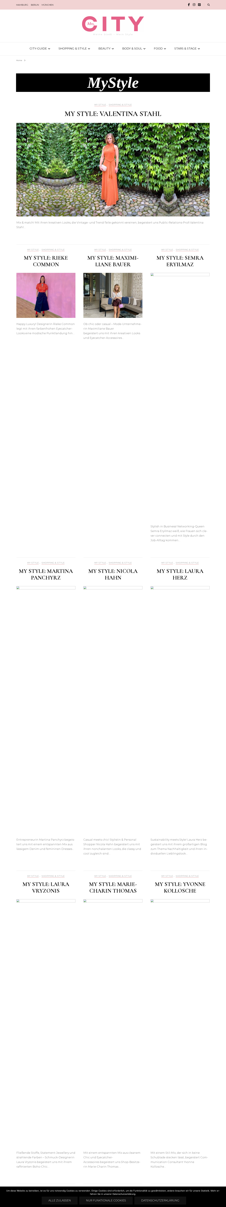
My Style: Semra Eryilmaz (180, 261)
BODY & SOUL (132, 48)
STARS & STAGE (185, 48)
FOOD (158, 48)
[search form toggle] (208, 5)
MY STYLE (100, 104)
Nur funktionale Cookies (106, 1200)
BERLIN (35, 4)
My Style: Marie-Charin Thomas (113, 887)
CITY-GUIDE (38, 48)
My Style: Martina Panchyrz (46, 574)
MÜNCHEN (47, 4)
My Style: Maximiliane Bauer (112, 261)
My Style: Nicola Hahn (112, 574)
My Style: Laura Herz (180, 574)
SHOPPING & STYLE (73, 48)
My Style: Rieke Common (46, 261)
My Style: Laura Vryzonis (46, 887)
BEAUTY (104, 48)
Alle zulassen (59, 1200)
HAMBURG (22, 4)
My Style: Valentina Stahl (113, 114)
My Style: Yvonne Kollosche (180, 887)
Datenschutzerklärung (160, 1200)
